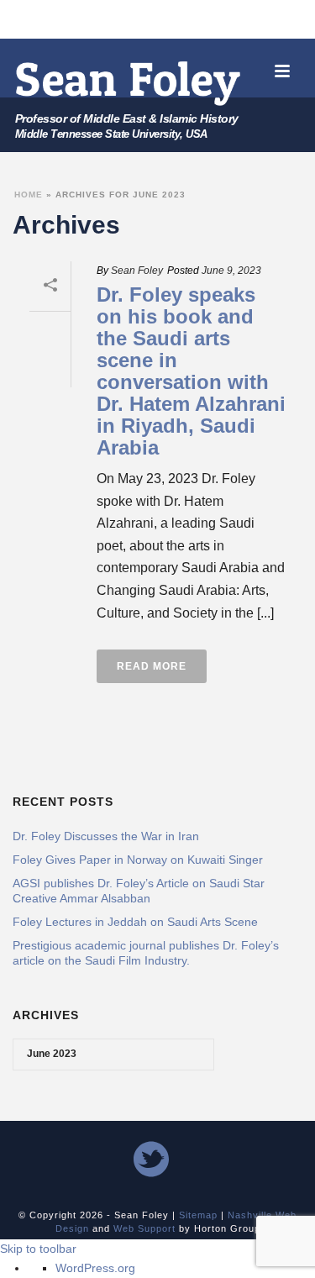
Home (28, 194)
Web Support (144, 1228)
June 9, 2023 (231, 270)
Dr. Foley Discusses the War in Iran (106, 836)
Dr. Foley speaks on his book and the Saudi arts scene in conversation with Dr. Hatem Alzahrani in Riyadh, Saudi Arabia (191, 371)
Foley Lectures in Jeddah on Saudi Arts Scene (135, 921)
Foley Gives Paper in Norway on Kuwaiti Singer (138, 859)
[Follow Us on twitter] (151, 1160)
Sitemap (198, 1215)
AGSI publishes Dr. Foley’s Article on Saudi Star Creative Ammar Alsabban (139, 890)
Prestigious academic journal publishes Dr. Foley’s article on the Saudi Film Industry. (146, 953)
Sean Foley (137, 270)
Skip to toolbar (38, 1248)
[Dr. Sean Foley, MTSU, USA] (128, 83)
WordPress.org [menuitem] (95, 1268)
